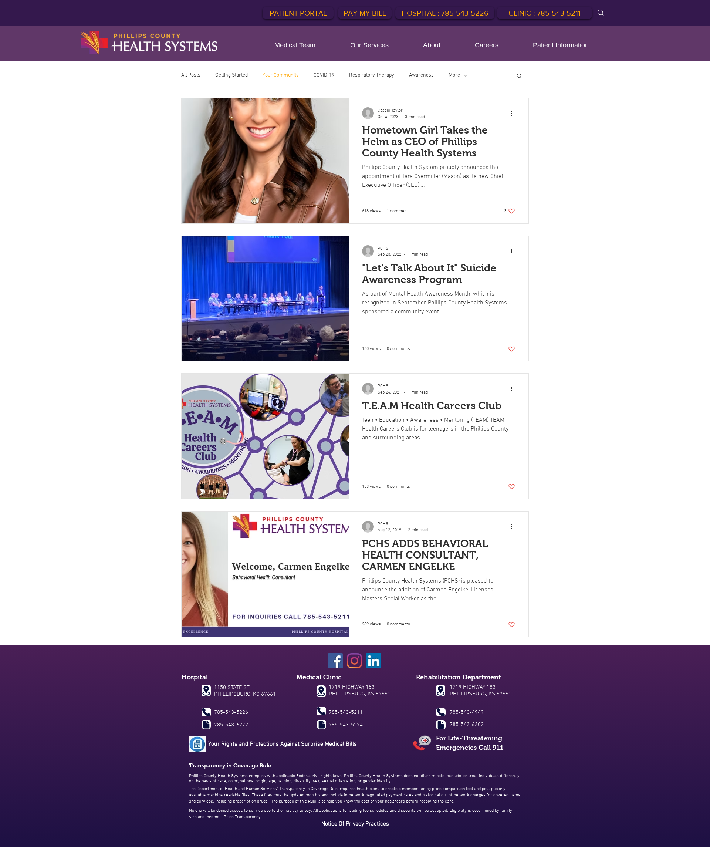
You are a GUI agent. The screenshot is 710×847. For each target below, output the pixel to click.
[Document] (206, 724)
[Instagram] (354, 660)
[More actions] (514, 113)
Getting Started (231, 75)
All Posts (190, 75)
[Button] (149, 43)
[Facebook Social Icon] (335, 660)
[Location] (206, 690)
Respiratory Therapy (371, 75)
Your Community (281, 75)
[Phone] (206, 712)
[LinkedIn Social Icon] (373, 660)
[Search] (601, 13)
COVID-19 (324, 75)
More (454, 75)
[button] (519, 76)
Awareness (421, 75)
